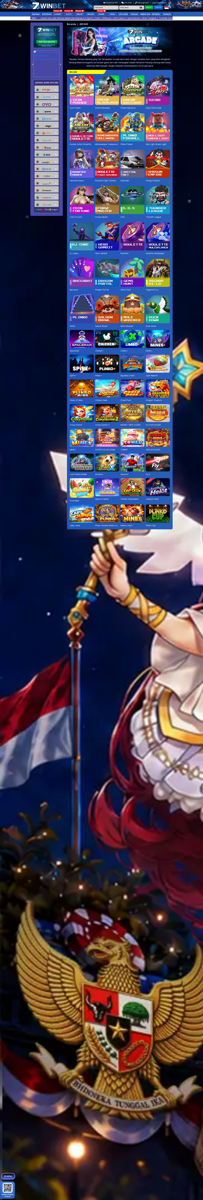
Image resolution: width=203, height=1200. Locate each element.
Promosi (167, 14)
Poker (101, 14)
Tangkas (134, 14)
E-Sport (57, 14)
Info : (34, 18)
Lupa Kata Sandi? (159, 2)
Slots (68, 14)
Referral (156, 14)
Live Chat (128, 2)
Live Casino (123, 14)
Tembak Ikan (145, 14)
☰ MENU (8, 1176)
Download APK (111, 2)
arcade (90, 14)
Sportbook (47, 14)
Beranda (36, 14)
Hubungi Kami (143, 2)
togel (112, 14)
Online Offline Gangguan (47, 210)
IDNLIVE (80, 14)
